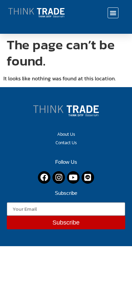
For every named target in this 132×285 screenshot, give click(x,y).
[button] (113, 12)
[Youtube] (73, 177)
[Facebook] (44, 177)
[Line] (88, 177)
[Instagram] (58, 177)
